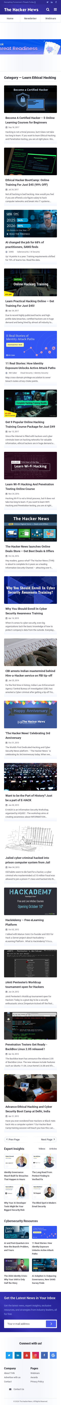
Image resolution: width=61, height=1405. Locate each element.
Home (10, 18)
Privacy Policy (37, 1381)
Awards (34, 1377)
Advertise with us (12, 1377)
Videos (42, 1148)
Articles (53, 1148)
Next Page (48, 1139)
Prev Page (13, 1139)
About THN (9, 1373)
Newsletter (30, 18)
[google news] (52, 1355)
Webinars (50, 18)
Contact (8, 1381)
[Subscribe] (51, 1323)
